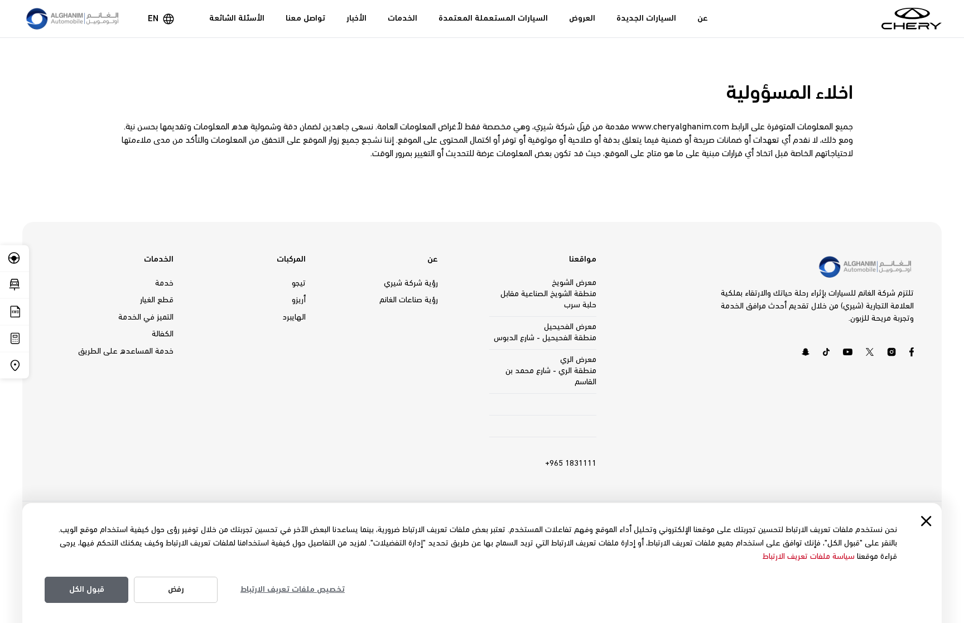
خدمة (164, 283)
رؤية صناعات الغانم (408, 300)
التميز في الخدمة (145, 317)
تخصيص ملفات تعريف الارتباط (292, 590)
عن (702, 18)
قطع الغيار (156, 300)
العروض (582, 18)
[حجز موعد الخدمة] (14, 285)
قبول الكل (86, 590)
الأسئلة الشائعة (236, 18)
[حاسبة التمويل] (14, 338)
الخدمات (402, 18)
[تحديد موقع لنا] (14, 365)
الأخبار (356, 18)
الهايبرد (294, 317)
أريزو (299, 300)
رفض (176, 590)
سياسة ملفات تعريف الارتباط (809, 557)
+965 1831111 (570, 463)
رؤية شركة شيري (411, 283)
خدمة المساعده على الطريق (125, 351)
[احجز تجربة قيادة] (14, 258)
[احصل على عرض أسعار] (14, 311)
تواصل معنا (305, 18)
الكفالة (162, 334)
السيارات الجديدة (646, 18)
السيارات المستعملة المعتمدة (493, 18)
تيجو (299, 283)
